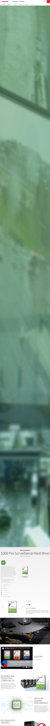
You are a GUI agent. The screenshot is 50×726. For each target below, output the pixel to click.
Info (32, 4)
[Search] (48, 1)
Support (26, 4)
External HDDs (3, 4)
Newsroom (20, 4)
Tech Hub (14, 4)
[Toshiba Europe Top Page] (5, 1)
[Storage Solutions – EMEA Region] (18, 1)
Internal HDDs (9, 4)
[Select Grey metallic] (29, 604)
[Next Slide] (23, 607)
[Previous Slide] (2, 607)
